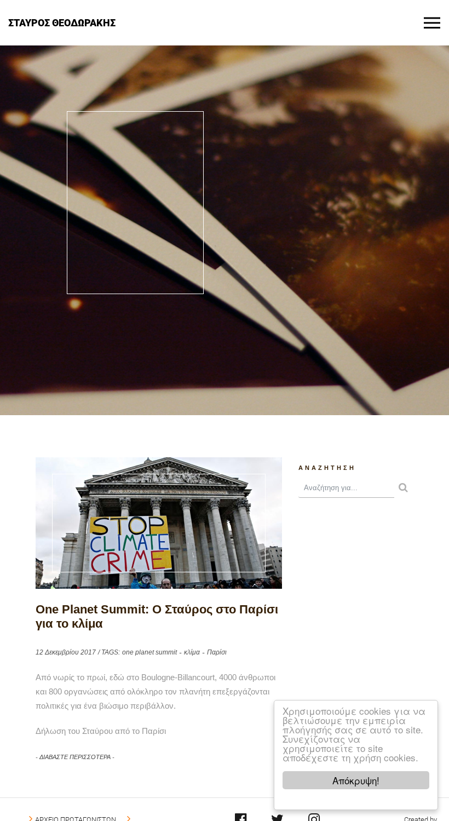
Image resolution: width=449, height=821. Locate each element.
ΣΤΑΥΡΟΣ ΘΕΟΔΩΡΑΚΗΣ (62, 22)
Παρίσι (217, 652)
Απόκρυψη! (355, 780)
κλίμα (192, 652)
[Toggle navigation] (432, 23)
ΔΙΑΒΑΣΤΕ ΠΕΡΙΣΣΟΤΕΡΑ (75, 757)
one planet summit (149, 652)
